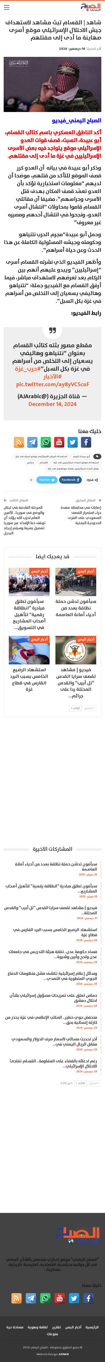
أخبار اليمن (86, 571)
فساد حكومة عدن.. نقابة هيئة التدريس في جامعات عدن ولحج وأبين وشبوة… (53, 954)
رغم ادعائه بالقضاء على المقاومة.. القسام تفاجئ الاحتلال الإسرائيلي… (53, 1064)
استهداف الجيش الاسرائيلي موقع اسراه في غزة (41, 456)
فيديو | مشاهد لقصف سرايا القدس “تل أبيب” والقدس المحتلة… (50, 910)
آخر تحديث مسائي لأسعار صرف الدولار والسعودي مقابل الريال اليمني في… (54, 1042)
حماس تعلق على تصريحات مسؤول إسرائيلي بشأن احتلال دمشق (53, 998)
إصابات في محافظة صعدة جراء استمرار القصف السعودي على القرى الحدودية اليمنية (81, 515)
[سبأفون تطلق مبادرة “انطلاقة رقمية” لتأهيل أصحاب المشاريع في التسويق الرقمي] (29, 582)
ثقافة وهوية (38, 1327)
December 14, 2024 (52, 404)
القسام (44, 463)
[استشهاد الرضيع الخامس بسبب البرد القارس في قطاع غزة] (29, 650)
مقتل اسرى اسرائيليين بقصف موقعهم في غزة (73, 469)
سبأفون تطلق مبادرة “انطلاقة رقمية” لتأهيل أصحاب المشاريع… (51, 889)
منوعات (52, 1334)
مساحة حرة (14, 1327)
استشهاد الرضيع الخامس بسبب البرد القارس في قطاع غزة (55, 932)
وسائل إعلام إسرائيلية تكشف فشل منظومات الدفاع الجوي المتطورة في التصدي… (52, 976)
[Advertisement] (52, 781)
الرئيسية (92, 1327)
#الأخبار (52, 377)
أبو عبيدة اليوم (81, 456)
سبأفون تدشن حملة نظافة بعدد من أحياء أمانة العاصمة (56, 867)
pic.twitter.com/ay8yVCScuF (52, 384)
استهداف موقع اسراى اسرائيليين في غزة (76, 463)
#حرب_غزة (28, 369)
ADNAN (64, 1354)
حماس (30, 463)
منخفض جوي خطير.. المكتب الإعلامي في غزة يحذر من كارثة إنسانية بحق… (51, 1020)
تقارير (56, 1327)
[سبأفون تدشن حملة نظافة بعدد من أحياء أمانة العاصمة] (75, 582)
